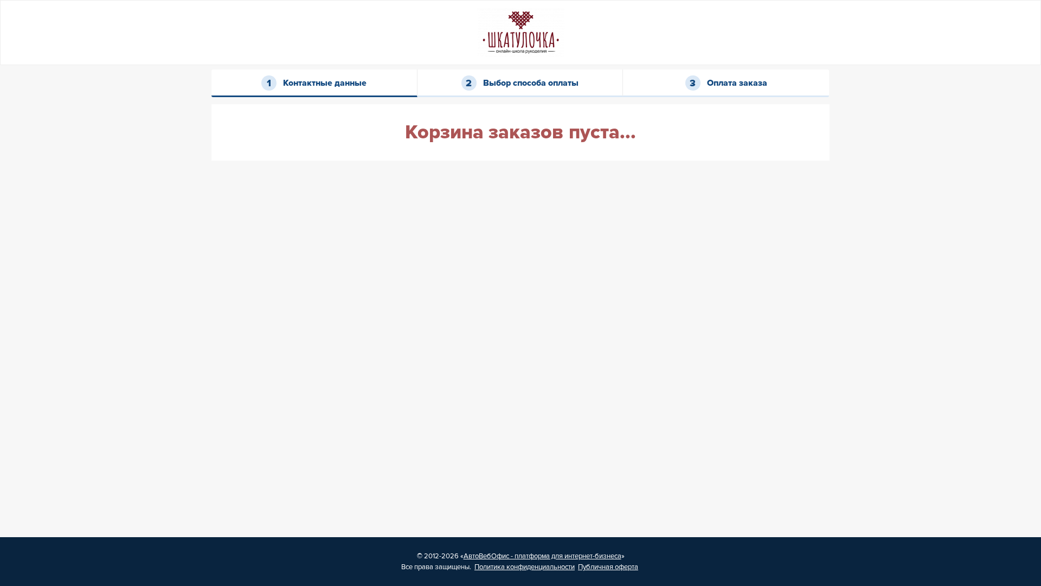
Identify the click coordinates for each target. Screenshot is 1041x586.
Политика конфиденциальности (524, 567)
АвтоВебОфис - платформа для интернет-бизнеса (542, 556)
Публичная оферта (608, 567)
